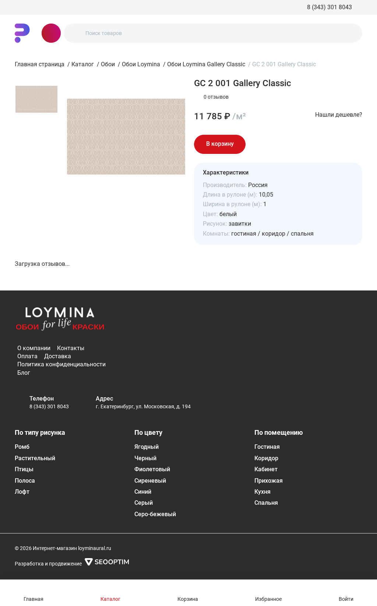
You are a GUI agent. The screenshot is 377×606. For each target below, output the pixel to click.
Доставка (57, 356)
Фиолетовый (152, 469)
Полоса (25, 480)
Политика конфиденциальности (61, 364)
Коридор (266, 458)
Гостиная (267, 446)
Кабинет (266, 469)
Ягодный (146, 446)
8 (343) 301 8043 (49, 406)
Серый (143, 502)
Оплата (27, 356)
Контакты (70, 348)
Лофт (22, 491)
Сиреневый (150, 480)
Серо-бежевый (155, 514)
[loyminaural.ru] (22, 33)
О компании (33, 348)
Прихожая (268, 480)
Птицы (24, 469)
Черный (145, 458)
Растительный (35, 458)
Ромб (22, 446)
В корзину (220, 143)
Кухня (262, 491)
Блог (23, 372)
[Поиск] (75, 33)
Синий (142, 491)
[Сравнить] (279, 144)
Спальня (266, 502)
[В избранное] (258, 144)
